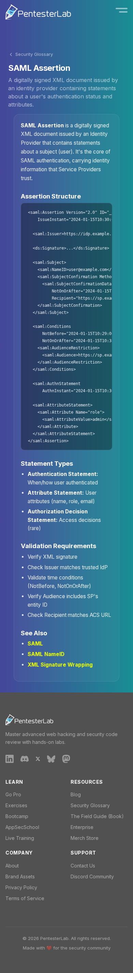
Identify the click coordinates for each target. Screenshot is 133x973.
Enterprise (82, 827)
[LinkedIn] (9, 758)
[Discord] (24, 758)
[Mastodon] (66, 758)
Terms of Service (24, 898)
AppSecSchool (22, 827)
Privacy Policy (21, 887)
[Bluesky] (51, 758)
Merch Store (85, 838)
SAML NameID (46, 654)
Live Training (19, 838)
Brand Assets (20, 876)
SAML (35, 643)
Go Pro (13, 794)
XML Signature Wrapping (60, 664)
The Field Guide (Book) (97, 816)
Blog (76, 794)
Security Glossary (34, 54)
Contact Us (83, 865)
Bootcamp (16, 816)
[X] (37, 758)
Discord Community (92, 876)
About (12, 865)
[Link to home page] (38, 12)
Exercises (16, 805)
